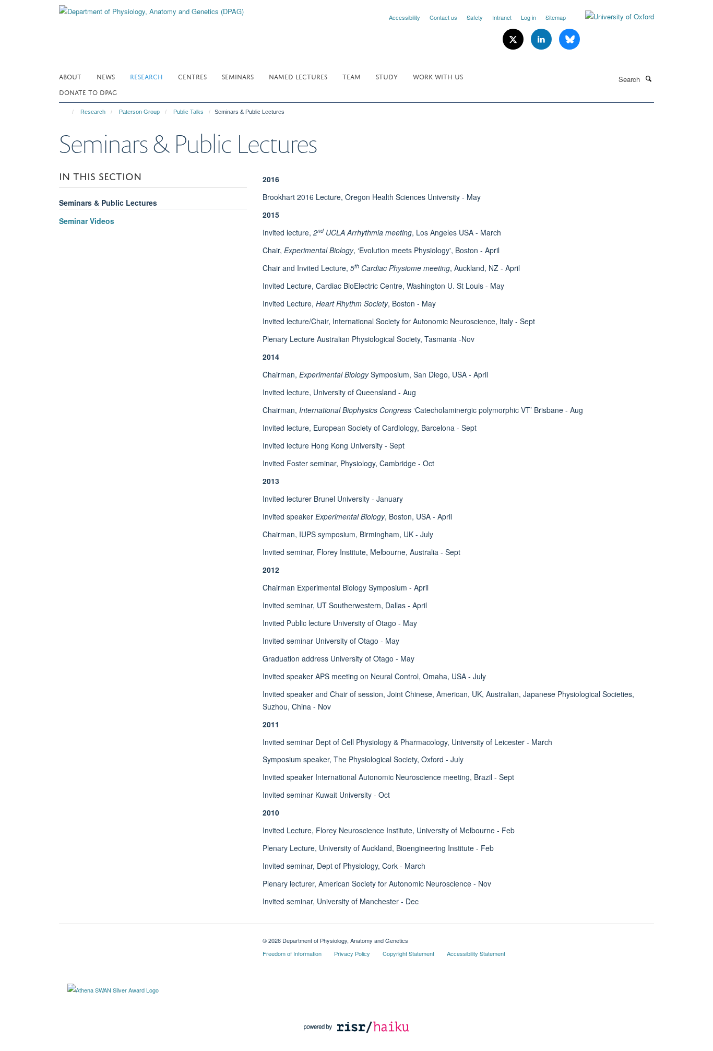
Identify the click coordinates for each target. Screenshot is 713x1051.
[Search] (648, 78)
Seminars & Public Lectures (108, 202)
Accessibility (404, 17)
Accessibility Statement (476, 953)
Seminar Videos (86, 221)
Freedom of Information (292, 953)
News (106, 76)
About (70, 76)
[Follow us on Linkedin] (542, 39)
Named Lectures (298, 76)
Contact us (443, 17)
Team (351, 76)
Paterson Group (139, 112)
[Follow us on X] (514, 39)
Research (146, 76)
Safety (475, 17)
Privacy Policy (352, 953)
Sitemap (555, 17)
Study (387, 76)
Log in (528, 17)
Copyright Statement (408, 953)
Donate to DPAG (88, 92)
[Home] (68, 111)
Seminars (238, 76)
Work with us (438, 76)
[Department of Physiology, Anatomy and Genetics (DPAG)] (151, 8)
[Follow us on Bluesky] (569, 39)
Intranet (502, 17)
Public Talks (188, 112)
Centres (192, 76)
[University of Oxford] (611, 16)
